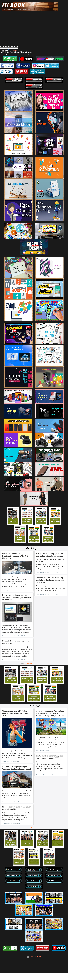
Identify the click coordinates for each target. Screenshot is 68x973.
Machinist (30, 14)
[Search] (61, 3)
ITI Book (13, 4)
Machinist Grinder (43, 14)
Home (4, 14)
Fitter (21, 14)
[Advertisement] (34, 32)
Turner (12, 14)
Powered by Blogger (35, 957)
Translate (14, 50)
